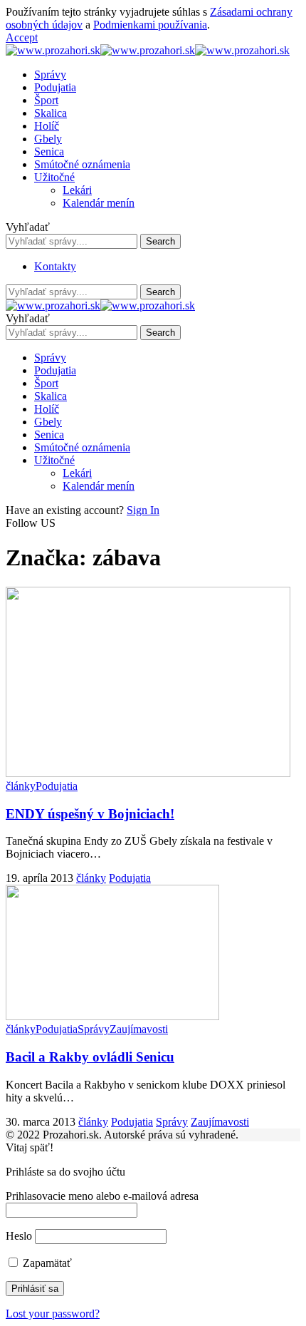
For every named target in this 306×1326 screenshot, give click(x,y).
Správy (94, 1029)
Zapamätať (46, 1263)
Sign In (143, 510)
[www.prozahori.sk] (148, 50)
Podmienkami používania (150, 25)
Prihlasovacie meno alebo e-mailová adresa (102, 1196)
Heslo (19, 1236)
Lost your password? (53, 1313)
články (21, 786)
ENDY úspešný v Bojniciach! (90, 813)
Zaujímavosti (139, 1029)
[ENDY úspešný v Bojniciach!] (148, 773)
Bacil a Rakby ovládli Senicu (90, 1056)
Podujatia (57, 786)
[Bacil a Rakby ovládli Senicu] (112, 1016)
